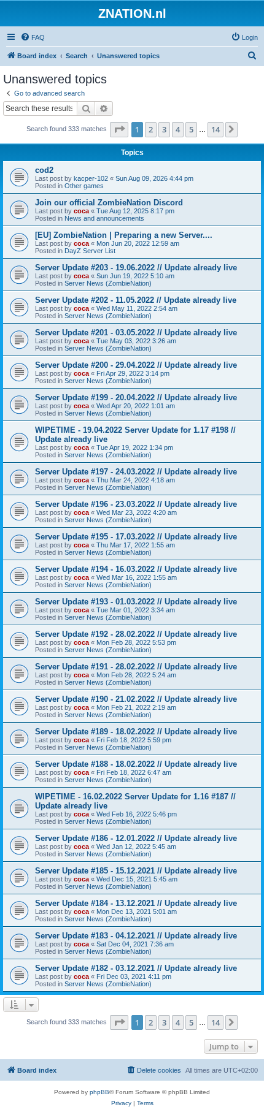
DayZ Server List (89, 250)
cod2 (44, 170)
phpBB (99, 1092)
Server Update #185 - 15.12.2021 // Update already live (136, 870)
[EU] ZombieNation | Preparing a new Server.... (123, 235)
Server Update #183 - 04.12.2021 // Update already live (136, 935)
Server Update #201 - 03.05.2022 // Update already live (136, 332)
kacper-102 (91, 178)
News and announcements (104, 218)
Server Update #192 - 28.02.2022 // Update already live (136, 634)
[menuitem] (32, 37)
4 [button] (178, 129)
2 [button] (151, 129)
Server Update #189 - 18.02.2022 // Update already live (136, 731)
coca (81, 211)
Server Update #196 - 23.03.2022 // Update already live (136, 504)
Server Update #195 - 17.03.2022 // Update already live (136, 536)
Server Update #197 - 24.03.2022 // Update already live (136, 471)
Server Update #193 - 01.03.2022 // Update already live (136, 601)
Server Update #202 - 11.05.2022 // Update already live (135, 300)
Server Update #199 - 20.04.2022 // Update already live (136, 397)
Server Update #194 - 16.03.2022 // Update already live (136, 569)
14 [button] (215, 129)
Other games (84, 185)
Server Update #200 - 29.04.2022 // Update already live (136, 365)
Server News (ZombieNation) (108, 283)
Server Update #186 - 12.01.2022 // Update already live (136, 838)
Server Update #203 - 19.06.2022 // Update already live (136, 267)
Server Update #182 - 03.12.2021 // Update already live (136, 968)
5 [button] (191, 129)
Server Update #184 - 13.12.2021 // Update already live (136, 903)
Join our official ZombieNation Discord (109, 202)
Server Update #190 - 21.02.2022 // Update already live (136, 699)
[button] (119, 129)
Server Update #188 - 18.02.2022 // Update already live (136, 764)
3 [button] (164, 129)
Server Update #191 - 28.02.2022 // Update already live (136, 666)
